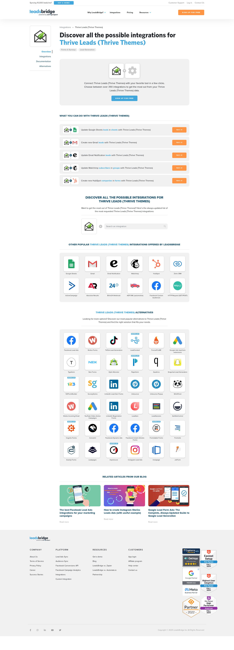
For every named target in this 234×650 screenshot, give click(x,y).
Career (32, 570)
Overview (46, 51)
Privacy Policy (35, 565)
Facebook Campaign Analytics (68, 570)
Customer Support (176, 2)
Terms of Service (37, 561)
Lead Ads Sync (62, 556)
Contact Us (199, 2)
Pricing (130, 12)
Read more (64, 522)
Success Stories (36, 574)
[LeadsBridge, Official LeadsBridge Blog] (44, 12)
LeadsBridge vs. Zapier (102, 565)
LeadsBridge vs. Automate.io (104, 570)
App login (132, 556)
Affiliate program (135, 561)
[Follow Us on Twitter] (60, 630)
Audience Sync (62, 561)
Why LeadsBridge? (95, 12)
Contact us (132, 570)
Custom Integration (64, 579)
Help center (133, 565)
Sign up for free (124, 98)
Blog (94, 561)
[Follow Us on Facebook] (30, 630)
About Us (34, 556)
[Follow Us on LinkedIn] (45, 630)
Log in (189, 2)
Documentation (43, 61)
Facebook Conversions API (67, 565)
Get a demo (97, 556)
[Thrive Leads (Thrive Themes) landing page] (40, 36)
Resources (144, 12)
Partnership (97, 574)
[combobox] (136, 226)
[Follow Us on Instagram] (37, 630)
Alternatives (45, 66)
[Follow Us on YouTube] (52, 630)
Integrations (115, 12)
